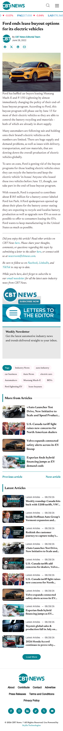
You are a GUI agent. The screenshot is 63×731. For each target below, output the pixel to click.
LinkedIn (44, 263)
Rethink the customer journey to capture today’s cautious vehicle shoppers (41, 534)
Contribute (24, 687)
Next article (53, 477)
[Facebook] (5, 46)
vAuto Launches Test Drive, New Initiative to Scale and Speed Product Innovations (42, 412)
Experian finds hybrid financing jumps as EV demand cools (41, 461)
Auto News (28, 374)
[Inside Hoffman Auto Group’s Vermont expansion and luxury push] (13, 517)
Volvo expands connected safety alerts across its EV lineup (43, 445)
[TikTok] (36, 711)
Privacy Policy (32, 700)
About (11, 687)
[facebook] (11, 711)
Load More (31, 657)
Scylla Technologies (31, 725)
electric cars (46, 374)
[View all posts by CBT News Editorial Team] (7, 39)
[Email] (24, 46)
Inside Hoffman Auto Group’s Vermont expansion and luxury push (43, 519)
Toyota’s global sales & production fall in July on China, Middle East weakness (43, 628)
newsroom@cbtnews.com (21, 256)
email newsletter (16, 278)
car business (11, 374)
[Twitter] (44, 711)
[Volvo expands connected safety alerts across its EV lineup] (13, 445)
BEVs (49, 380)
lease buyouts (35, 387)
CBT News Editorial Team (27, 37)
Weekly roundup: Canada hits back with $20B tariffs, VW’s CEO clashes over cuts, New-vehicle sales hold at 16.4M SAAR (43, 503)
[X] (11, 46)
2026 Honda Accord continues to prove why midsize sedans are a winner (42, 643)
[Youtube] (52, 711)
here (17, 243)
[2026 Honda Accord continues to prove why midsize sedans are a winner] (13, 641)
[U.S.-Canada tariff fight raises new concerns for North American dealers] (13, 428)
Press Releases (17, 693)
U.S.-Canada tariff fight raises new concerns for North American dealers (42, 428)
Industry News (22, 368)
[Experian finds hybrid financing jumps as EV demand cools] (13, 462)
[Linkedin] (18, 46)
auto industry (42, 368)
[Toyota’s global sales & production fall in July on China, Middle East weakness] (13, 626)
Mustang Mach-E (32, 380)
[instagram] (19, 711)
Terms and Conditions (41, 693)
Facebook (33, 263)
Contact (37, 687)
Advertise (50, 687)
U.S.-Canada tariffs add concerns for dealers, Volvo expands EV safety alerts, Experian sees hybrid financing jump (42, 565)
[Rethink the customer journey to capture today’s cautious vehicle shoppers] (13, 532)
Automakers (11, 380)
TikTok (6, 267)
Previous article (12, 477)
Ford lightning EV (13, 387)
